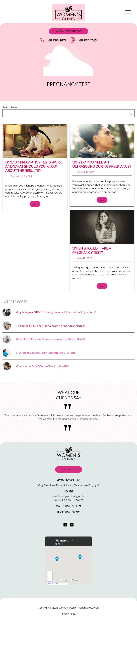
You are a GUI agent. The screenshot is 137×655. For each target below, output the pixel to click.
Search (130, 113)
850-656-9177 (56, 40)
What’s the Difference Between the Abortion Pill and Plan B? (50, 339)
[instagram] (72, 528)
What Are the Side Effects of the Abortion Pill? (42, 366)
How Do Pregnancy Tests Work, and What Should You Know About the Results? (34, 166)
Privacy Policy (69, 617)
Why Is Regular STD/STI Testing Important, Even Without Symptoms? (56, 312)
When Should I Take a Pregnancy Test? (91, 250)
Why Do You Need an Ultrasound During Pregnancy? (101, 164)
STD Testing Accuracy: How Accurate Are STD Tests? (46, 352)
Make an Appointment (68, 31)
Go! (35, 204)
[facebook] (65, 528)
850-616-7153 (87, 40)
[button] (128, 12)
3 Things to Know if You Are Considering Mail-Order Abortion (50, 325)
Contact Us (69, 473)
